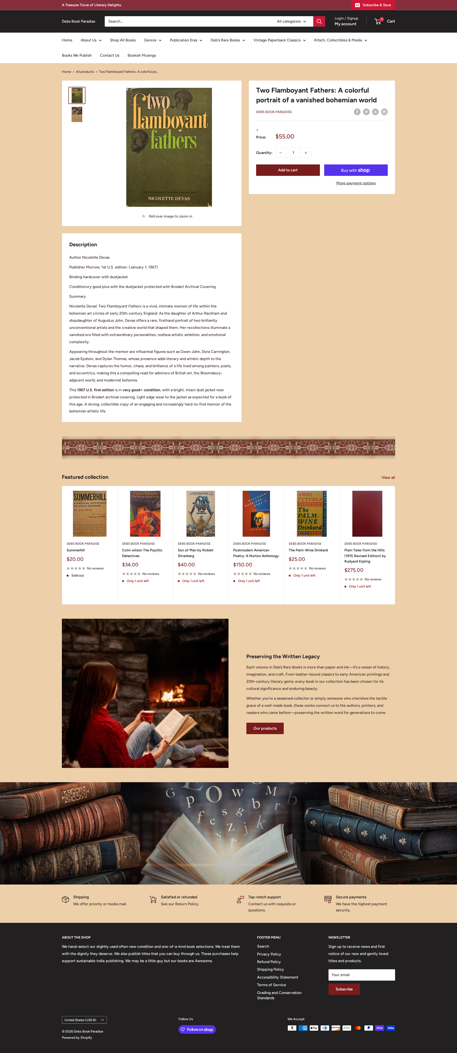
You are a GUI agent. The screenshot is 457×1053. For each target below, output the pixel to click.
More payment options (356, 183)
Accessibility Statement (277, 977)
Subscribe (344, 989)
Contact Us (109, 55)
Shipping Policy (270, 969)
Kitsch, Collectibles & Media (338, 40)
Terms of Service (271, 985)
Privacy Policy (269, 954)
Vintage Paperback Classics (277, 40)
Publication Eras (183, 40)
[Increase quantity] (306, 153)
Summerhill (76, 550)
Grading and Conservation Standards (279, 995)
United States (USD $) (80, 1020)
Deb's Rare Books (225, 40)
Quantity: (264, 152)
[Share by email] (384, 111)
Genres (150, 40)
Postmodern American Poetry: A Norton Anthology (256, 553)
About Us (88, 40)
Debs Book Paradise (274, 112)
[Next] (395, 545)
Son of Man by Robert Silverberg (196, 553)
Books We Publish (77, 55)
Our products (265, 728)
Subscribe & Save (377, 5)
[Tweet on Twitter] (375, 111)
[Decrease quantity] (281, 153)
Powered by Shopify (77, 1038)
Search (263, 946)
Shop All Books (123, 40)
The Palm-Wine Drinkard (308, 550)
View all (389, 477)
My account (346, 23)
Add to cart (288, 170)
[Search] (319, 21)
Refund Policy (269, 961)
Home (67, 40)
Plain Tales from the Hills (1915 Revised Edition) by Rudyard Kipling (365, 556)
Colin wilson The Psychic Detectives (142, 553)
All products (85, 72)
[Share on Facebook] (357, 111)
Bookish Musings (142, 55)
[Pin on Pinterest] (366, 111)
